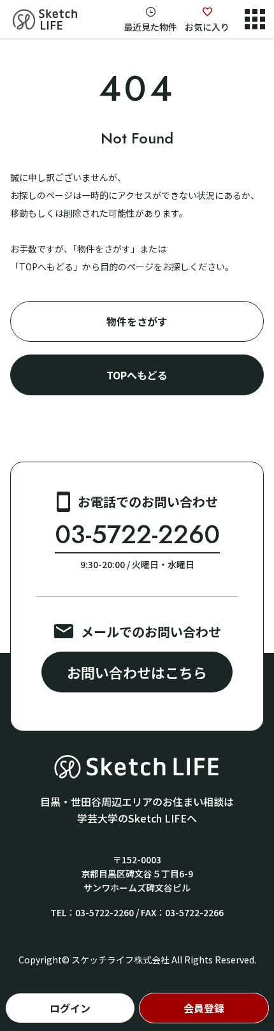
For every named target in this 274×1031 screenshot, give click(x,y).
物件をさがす (137, 321)
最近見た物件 (150, 26)
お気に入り (207, 26)
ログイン (70, 1008)
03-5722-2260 (137, 534)
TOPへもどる (137, 375)
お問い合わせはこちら (137, 672)
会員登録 (204, 1008)
